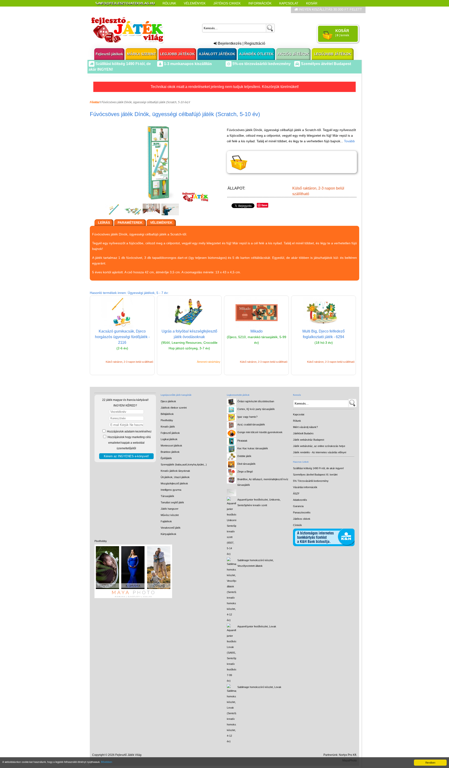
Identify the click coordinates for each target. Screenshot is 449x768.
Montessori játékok (171, 445)
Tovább (349, 141)
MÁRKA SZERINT (141, 54)
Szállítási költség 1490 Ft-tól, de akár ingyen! (318, 468)
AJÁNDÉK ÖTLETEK (256, 54)
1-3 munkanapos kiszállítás (187, 64)
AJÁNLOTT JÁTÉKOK (217, 54)
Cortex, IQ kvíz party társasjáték (256, 409)
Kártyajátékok (168, 534)
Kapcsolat (288, 3)
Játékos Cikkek (227, 3)
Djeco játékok (168, 401)
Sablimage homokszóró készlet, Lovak (259, 687)
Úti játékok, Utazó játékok (175, 477)
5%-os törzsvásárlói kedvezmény (261, 64)
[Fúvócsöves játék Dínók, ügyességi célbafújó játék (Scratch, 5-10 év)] (157, 201)
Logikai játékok (169, 439)
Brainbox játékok (170, 451)
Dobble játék (244, 456)
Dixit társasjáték (246, 463)
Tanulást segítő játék (172, 502)
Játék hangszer (169, 508)
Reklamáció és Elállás (116, 10)
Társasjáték (167, 496)
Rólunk (169, 3)
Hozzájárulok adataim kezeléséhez (129, 431)
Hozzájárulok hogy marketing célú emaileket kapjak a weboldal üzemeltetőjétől (129, 442)
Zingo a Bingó (245, 471)
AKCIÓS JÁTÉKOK (293, 54)
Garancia (298, 506)
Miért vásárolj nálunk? (305, 427)
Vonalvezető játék (171, 527)
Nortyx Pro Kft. (348, 755)
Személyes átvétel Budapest (325, 64)
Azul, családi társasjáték (251, 424)
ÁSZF (296, 493)
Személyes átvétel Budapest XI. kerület (315, 474)
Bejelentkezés (229, 43)
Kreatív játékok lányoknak (175, 470)
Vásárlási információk (305, 487)
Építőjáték (166, 458)
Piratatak (242, 440)
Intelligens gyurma (171, 489)
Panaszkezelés (302, 512)
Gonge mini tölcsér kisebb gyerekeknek (259, 432)
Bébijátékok (167, 414)
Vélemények (195, 3)
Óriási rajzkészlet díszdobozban (255, 401)
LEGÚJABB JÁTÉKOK (332, 54)
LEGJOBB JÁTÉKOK (177, 54)
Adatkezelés (300, 499)
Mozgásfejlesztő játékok (174, 483)
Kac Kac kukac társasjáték (252, 448)
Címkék (208, 10)
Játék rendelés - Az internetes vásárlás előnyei (319, 452)
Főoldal (94, 102)
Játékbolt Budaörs (303, 433)
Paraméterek (130, 222)
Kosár (311, 3)
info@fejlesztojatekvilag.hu (126, 3)
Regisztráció (254, 43)
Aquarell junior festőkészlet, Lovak (256, 626)
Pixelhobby (100, 541)
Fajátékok (166, 521)
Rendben (430, 762)
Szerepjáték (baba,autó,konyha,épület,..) (184, 464)
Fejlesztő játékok (109, 54)
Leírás (104, 222)
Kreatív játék (168, 426)
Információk (260, 3)
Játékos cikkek (301, 518)
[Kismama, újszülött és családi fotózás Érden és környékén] (133, 597)
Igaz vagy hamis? (247, 416)
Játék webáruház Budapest (308, 439)
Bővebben (106, 762)
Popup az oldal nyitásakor (169, 10)
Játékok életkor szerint (174, 407)
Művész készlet (170, 515)
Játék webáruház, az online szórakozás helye (319, 446)
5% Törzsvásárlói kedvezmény (311, 480)
